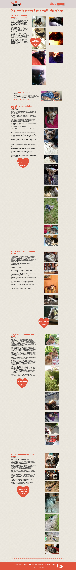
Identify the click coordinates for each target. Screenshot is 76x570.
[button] (32, 4)
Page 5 (34, 559)
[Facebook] (30, 564)
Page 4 (38, 559)
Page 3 (41, 559)
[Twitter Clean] (15, 564)
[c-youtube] (45, 564)
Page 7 (28, 559)
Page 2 (44, 559)
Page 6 (31, 559)
